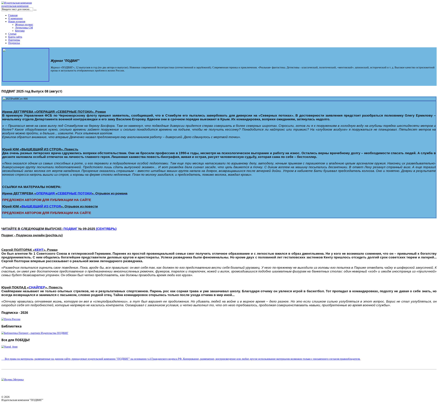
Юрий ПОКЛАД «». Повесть (32, 287)
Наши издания (16, 21)
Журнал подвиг (24, 24)
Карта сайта (15, 36)
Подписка (14, 43)
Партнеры (14, 39)
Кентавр (20, 30)
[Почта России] (10, 319)
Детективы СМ (24, 27)
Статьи (12, 33)
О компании (15, 18)
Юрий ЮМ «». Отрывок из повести (50, 206)
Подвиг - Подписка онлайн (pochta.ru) (32, 235)
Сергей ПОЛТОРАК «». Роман (29, 250)
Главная (12, 15)
